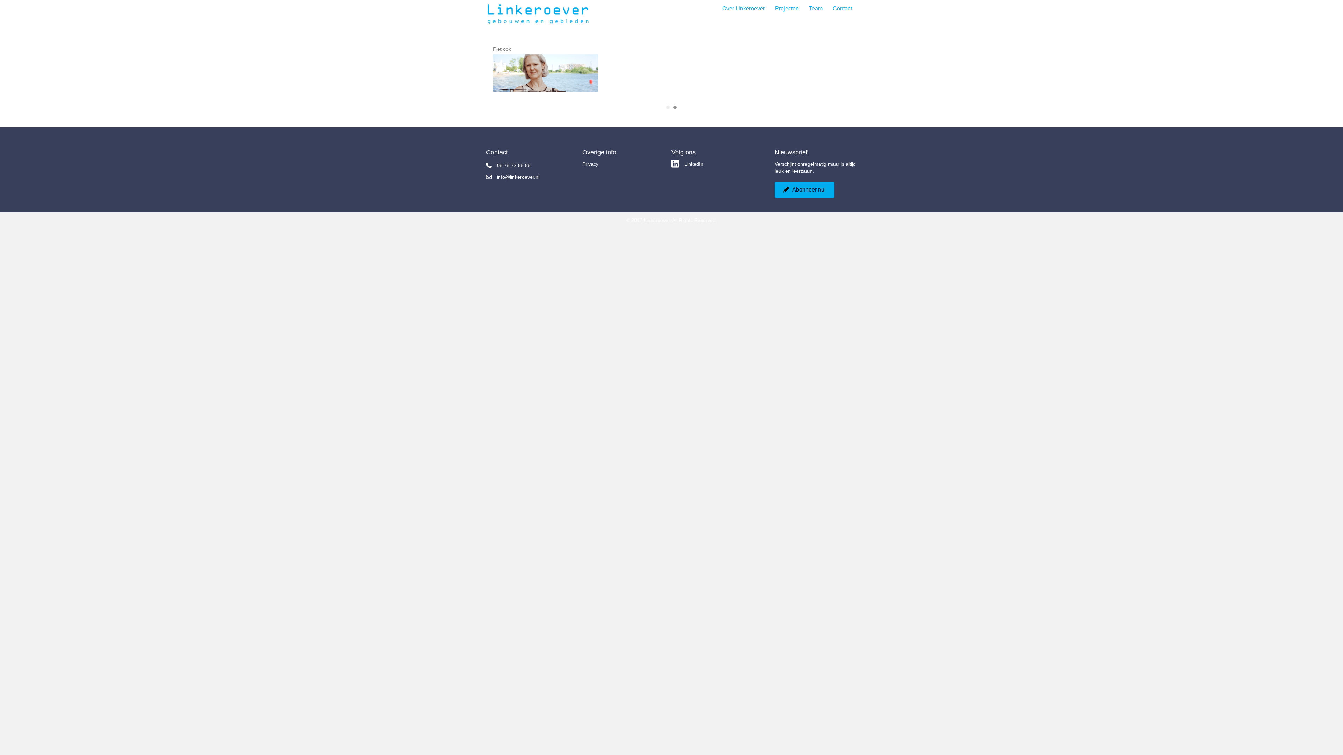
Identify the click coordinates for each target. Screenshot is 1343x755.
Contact (842, 9)
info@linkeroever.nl (518, 180)
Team (816, 9)
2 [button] (675, 111)
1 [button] (668, 111)
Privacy (590, 167)
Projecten (787, 9)
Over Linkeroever (743, 9)
